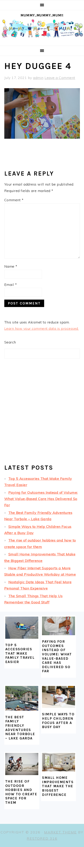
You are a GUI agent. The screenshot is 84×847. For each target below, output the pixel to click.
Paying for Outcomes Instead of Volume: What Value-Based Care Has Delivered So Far (41, 498)
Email (10, 284)
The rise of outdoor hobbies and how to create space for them (21, 792)
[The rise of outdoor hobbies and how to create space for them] (21, 764)
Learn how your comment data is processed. (41, 328)
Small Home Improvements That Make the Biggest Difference (57, 786)
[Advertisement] (42, 414)
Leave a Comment (60, 77)
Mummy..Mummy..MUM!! (42, 15)
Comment (14, 200)
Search (10, 342)
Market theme (60, 832)
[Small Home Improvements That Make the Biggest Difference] (58, 762)
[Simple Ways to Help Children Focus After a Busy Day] (58, 697)
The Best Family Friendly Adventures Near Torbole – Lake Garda (20, 727)
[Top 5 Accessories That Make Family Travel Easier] (21, 628)
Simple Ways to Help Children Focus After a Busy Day (58, 720)
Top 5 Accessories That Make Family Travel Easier (20, 653)
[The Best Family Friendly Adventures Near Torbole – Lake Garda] (21, 698)
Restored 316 (42, 838)
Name (10, 266)
